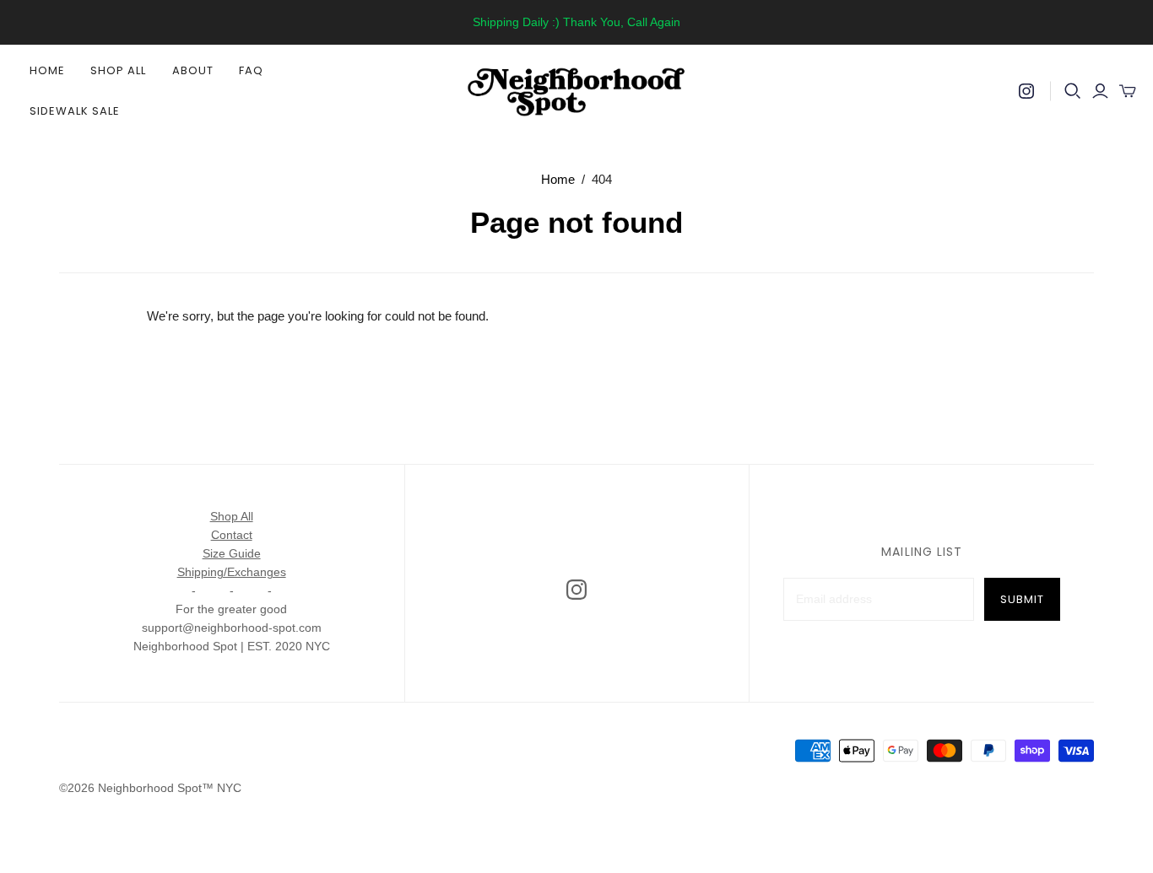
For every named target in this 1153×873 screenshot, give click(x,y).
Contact (231, 535)
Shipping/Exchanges (231, 572)
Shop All (118, 70)
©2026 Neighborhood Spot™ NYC (150, 788)
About (193, 70)
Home (47, 70)
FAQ (251, 70)
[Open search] (1072, 91)
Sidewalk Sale (75, 111)
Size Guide (232, 553)
